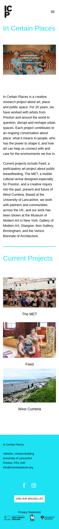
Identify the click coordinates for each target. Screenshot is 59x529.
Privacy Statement (29, 512)
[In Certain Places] (8, 11)
